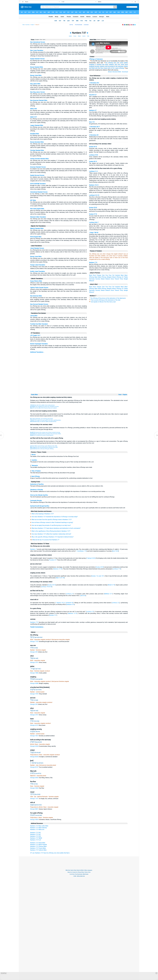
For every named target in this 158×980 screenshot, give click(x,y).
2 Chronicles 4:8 (93, 135)
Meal (122, 275)
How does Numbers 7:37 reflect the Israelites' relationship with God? (51, 534)
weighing (91, 64)
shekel (126, 66)
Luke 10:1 (101, 576)
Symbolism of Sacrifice (37, 484)
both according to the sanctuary (114, 66)
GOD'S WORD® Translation (38, 183)
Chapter (125, 394)
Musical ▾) (103, 39)
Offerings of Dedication (96, 59)
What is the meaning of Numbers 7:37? (43, 514)
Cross (74, 36)
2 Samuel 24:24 (90, 558)
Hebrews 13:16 (57, 569)
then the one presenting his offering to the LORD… (44, 447)
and (90, 68)
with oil (110, 68)
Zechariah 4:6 (69, 602)
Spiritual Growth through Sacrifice (39, 506)
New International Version (37, 42)
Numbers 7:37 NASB (36, 838)
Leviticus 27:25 (93, 155)
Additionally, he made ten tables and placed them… (43, 421)
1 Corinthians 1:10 (81, 551)
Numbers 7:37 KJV (35, 840)
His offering (109, 62)
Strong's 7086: (34, 673)
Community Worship (36, 500)
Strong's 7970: (34, 694)
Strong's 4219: (34, 725)
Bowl (94, 275)
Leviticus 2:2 (115, 602)
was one (116, 62)
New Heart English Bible (37, 208)
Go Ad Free (3, 973)
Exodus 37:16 (93, 214)
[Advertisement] (79, 382)
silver (121, 62)
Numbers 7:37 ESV (35, 836)
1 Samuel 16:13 (60, 602)
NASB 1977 (33, 117)
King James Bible (35, 84)
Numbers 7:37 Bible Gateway (38, 827)
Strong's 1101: (34, 798)
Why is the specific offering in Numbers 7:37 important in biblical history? (53, 537)
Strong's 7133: (34, 641)
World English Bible (35, 237)
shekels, (102, 66)
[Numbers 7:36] (2, 439)
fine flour (100, 68)
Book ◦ (120, 394)
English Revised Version (37, 175)
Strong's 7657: (34, 736)
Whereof (91, 280)
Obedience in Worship (36, 489)
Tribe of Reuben (36, 471)
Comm (84, 36)
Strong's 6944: (34, 746)
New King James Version (37, 92)
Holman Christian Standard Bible (39, 158)
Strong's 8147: (34, 767)
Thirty (121, 279)
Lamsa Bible (33, 315)
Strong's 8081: (34, 809)
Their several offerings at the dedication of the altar (105, 300)
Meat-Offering (102, 277)
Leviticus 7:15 (117, 569)
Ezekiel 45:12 (93, 161)
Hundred (117, 275)
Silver (112, 279)
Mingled (109, 277)
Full (113, 275)
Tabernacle (35, 465)
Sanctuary (92, 279)
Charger (99, 275)
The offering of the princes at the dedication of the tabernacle (108, 298)
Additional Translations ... (37, 352)
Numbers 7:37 (34, 622)
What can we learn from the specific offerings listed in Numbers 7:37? (52, 519)
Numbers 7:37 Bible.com (37, 829)
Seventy (97, 279)
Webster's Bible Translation (38, 217)
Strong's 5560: (34, 788)
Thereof (117, 279)
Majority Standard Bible (37, 228)
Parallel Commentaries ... (37, 627)
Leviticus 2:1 (69, 594)
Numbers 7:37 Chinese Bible (38, 846)
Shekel (103, 279)
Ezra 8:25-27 (92, 95)
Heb (88, 36)
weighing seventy (94, 66)
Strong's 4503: (34, 819)
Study (79, 36)
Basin (90, 275)
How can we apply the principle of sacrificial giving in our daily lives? (51, 525)
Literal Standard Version (37, 248)
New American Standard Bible (38, 100)
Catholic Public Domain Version (39, 287)
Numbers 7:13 (93, 262)
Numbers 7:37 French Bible (38, 848)
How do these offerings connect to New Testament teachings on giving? (52, 522)
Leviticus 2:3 (90, 611)
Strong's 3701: (34, 662)
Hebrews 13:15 (72, 613)
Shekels (107, 279)
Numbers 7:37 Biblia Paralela (38, 844)
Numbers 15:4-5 (93, 185)
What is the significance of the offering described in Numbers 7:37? (51, 531)
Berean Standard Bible (36, 67)
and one (117, 64)
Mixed (114, 277)
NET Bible (33, 200)
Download (125, 72)
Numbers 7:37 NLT (35, 834)
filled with (94, 68)
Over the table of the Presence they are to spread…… (44, 408)
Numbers (28, 24)
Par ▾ (41, 39)
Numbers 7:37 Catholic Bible (38, 850)
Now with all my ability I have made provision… (42, 405)
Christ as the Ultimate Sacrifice (39, 495)
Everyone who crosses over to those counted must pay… (45, 432)
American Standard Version (38, 167)
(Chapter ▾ (37, 39)
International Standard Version (38, 192)
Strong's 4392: (34, 777)
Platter (126, 277)
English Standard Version (37, 59)
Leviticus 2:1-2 (93, 171)
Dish (103, 275)
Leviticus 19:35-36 (46, 586)
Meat (95, 277)
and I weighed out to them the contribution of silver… (44, 406)
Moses (34, 454)
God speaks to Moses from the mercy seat (103, 302)
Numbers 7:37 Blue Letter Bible (39, 826)
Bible (24, 24)
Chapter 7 (33, 24)
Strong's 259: (34, 652)
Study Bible (34, 394)
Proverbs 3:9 (52, 560)
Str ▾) (44, 39)
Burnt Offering (36, 476)
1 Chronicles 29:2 (94, 83)
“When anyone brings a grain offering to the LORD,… (44, 446)
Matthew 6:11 (108, 594)
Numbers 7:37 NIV (35, 832)
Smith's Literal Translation (37, 271)
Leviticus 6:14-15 (94, 195)
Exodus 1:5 (94, 576)
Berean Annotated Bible (37, 142)
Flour (110, 275)
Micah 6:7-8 (111, 585)
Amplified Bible (34, 133)
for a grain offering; (118, 68)
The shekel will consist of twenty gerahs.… (42, 435)
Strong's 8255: (34, 756)
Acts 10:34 (115, 551)
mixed (105, 68)
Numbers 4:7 (92, 110)
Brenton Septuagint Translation (39, 344)
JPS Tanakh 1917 (35, 335)
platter (126, 62)
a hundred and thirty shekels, (104, 64)
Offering (118, 277)
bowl (126, 64)
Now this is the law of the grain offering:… (42, 448)
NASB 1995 (33, 108)
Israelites (34, 460)
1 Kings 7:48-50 (93, 232)
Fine (106, 275)
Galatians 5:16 (70, 604)
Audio (70, 36)
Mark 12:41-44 (60, 578)
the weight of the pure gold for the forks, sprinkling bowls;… (46, 420)
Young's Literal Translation (37, 265)
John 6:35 (83, 595)
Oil (122, 277)
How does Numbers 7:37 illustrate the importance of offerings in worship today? (55, 516)
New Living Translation (36, 50)
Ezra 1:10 (91, 122)
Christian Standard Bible (37, 150)
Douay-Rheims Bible (36, 281)
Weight (126, 279)
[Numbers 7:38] (156, 439)
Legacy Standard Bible (36, 125)
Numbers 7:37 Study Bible (37, 843)
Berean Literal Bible (35, 75)
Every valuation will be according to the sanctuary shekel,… (46, 433)
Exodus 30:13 (93, 146)
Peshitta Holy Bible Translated (39, 324)
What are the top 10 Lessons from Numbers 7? (45, 540)
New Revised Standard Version (39, 304)
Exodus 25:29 (93, 207)
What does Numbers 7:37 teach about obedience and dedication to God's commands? (56, 528)
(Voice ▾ (99, 39)
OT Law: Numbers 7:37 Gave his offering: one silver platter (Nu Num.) (50, 853)
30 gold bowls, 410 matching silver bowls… (42, 418)
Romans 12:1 (53, 615)
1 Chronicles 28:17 (94, 126)
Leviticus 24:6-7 (93, 222)
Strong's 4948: (34, 683)
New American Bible (36, 296)
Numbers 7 (33, 549)
